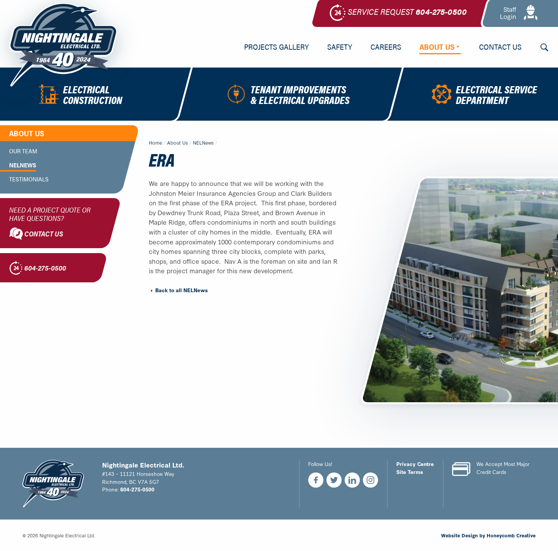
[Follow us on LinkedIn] (352, 480)
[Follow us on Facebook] (315, 480)
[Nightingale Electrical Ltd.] (63, 44)
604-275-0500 (137, 489)
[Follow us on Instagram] (370, 480)
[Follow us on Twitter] (334, 480)
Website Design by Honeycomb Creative (488, 535)
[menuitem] (276, 47)
